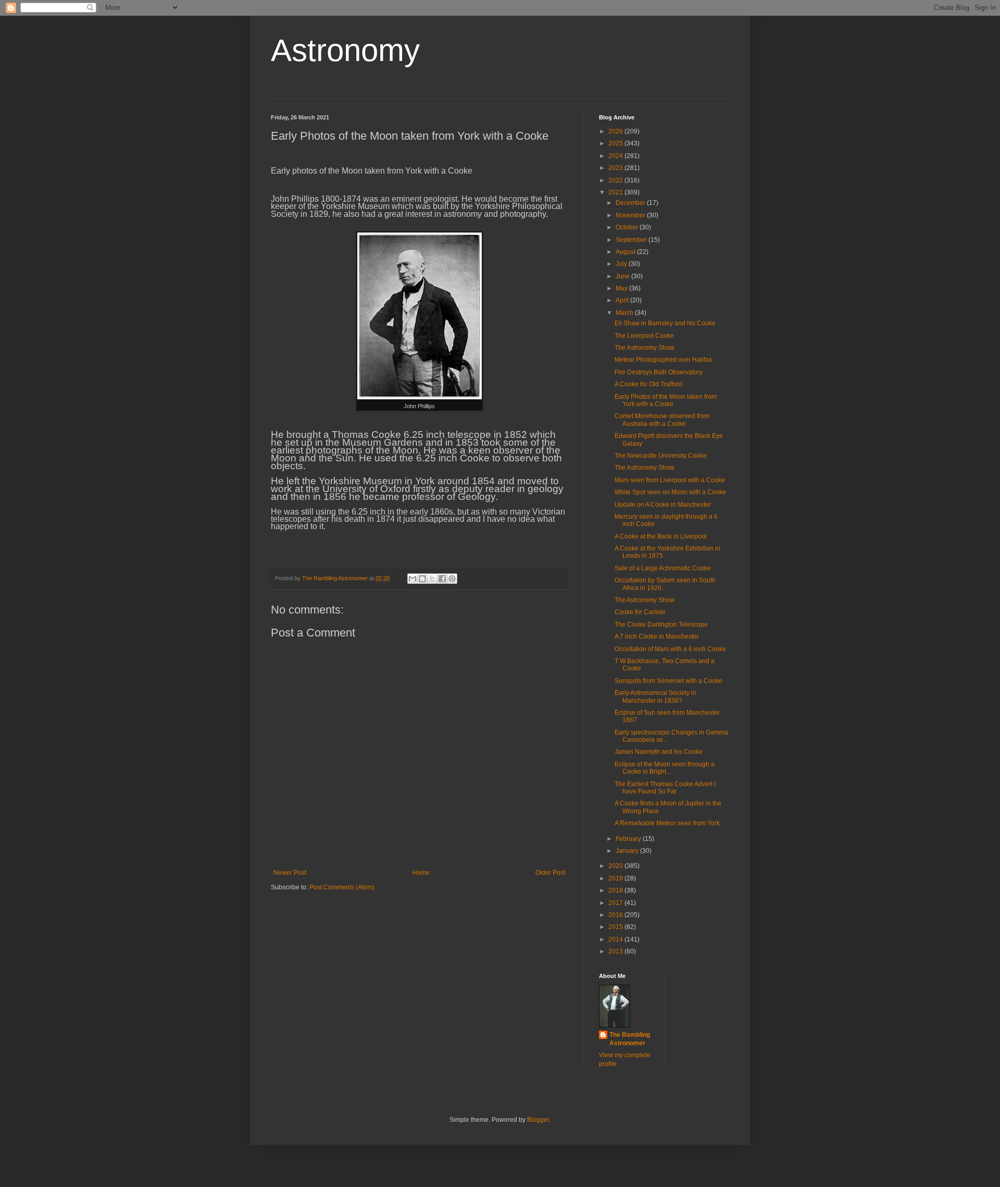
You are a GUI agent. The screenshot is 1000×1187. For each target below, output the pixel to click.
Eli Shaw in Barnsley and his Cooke (665, 323)
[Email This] (412, 578)
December (631, 202)
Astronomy (345, 50)
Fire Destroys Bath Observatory (659, 372)
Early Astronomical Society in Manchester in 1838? (655, 696)
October (628, 227)
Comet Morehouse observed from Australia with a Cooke (662, 419)
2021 (616, 192)
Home (421, 872)
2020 (616, 866)
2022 (616, 180)
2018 (616, 890)
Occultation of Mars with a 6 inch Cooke (670, 649)
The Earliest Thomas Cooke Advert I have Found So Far (665, 787)
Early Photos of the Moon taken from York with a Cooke (666, 400)
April (623, 300)
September (632, 239)
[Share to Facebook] (442, 578)
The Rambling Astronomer (629, 1039)
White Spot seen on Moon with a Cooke (670, 492)
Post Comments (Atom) (341, 887)
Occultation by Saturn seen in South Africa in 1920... (665, 584)
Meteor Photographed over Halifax (663, 359)
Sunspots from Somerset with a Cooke (668, 680)
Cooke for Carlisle (640, 612)
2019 (616, 878)
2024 (616, 156)
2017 (616, 903)
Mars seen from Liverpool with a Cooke (670, 480)
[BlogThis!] (422, 578)
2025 (616, 143)
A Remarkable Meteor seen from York (667, 823)
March (625, 312)
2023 (616, 168)
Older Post (550, 872)
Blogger (538, 1119)
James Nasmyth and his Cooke (659, 751)
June (623, 276)
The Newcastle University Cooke (661, 455)
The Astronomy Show (644, 347)
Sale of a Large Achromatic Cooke (663, 568)
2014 (616, 939)
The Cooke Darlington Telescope (661, 624)
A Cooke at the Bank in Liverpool (661, 536)
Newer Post (289, 872)
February (629, 838)
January (628, 850)
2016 (616, 915)
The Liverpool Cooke (644, 335)
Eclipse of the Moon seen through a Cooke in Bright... (665, 768)
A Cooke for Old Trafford (648, 384)
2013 (616, 951)
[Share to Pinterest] (452, 578)
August (626, 251)
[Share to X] (432, 578)
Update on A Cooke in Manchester (663, 504)
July (622, 263)
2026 (616, 131)
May (622, 288)
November (631, 215)
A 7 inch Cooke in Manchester (657, 636)
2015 (616, 927)
